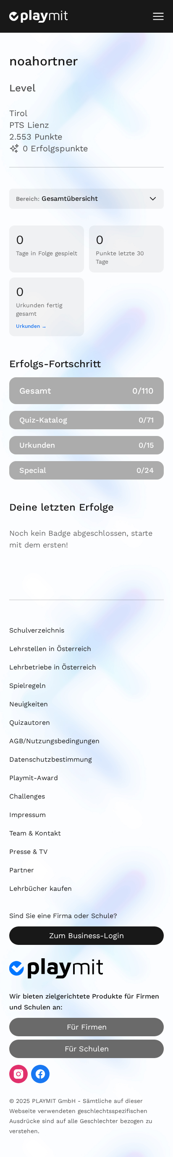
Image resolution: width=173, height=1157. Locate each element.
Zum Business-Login (86, 935)
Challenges (27, 796)
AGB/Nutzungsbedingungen (54, 741)
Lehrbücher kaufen (40, 888)
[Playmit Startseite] (38, 16)
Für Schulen (87, 1048)
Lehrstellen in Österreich (50, 649)
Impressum (27, 815)
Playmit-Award (33, 778)
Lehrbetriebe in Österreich (52, 667)
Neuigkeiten (28, 704)
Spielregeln (27, 686)
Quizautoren (29, 722)
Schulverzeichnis (36, 630)
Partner (21, 870)
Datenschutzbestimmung (50, 759)
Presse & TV (28, 852)
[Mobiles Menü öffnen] (158, 16)
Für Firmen (87, 1026)
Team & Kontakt (35, 833)
